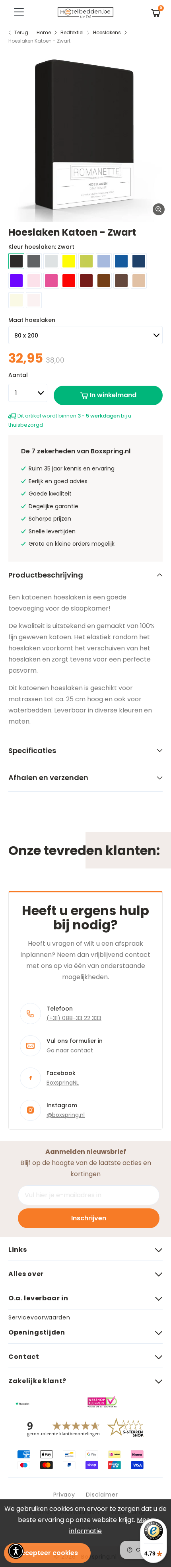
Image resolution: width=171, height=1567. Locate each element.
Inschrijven (88, 1218)
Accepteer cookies (47, 1552)
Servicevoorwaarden (39, 1317)
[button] (16, 1551)
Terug (21, 32)
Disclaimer (102, 1495)
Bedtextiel (72, 32)
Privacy (64, 1495)
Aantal (18, 375)
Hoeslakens (107, 32)
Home (44, 32)
